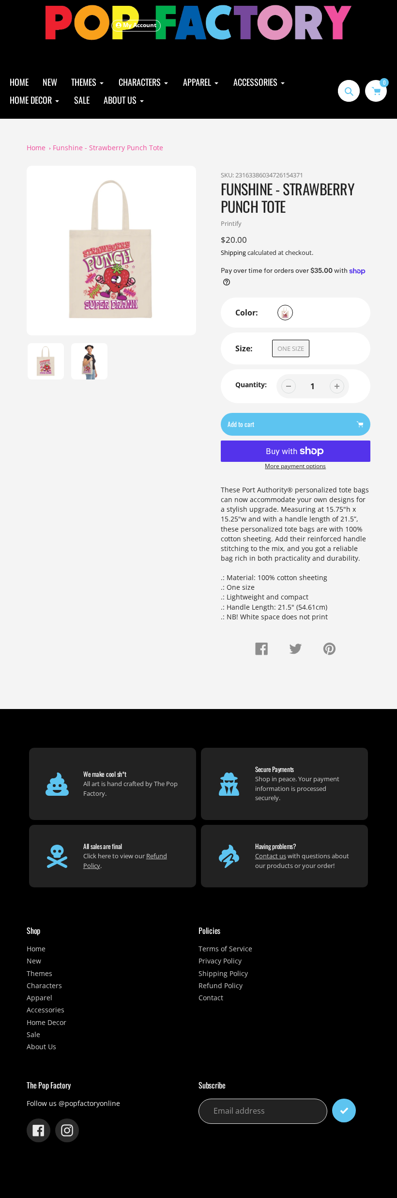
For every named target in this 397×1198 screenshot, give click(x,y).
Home (36, 147)
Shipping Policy (223, 973)
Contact (210, 997)
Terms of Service (225, 949)
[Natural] (285, 312)
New (34, 961)
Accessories (45, 1010)
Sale (33, 1034)
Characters (44, 985)
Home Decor (46, 1022)
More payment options (295, 466)
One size (290, 348)
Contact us (270, 855)
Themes (39, 973)
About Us (41, 1046)
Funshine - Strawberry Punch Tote (108, 147)
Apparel (39, 997)
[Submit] (344, 1110)
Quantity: (251, 384)
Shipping (233, 253)
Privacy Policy (220, 961)
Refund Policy (220, 985)
